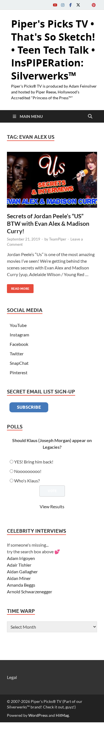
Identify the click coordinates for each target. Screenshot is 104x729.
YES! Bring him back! (33, 461)
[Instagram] (62, 5)
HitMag (62, 715)
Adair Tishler (19, 564)
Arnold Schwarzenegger (29, 591)
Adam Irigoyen (21, 558)
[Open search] (90, 116)
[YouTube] (55, 5)
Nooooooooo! (27, 471)
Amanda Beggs (21, 584)
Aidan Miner (19, 578)
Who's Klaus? (27, 480)
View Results (52, 506)
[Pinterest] (93, 5)
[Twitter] (78, 5)
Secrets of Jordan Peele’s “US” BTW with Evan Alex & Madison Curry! (48, 223)
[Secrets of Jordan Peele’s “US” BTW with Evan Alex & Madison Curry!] (52, 180)
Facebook (19, 344)
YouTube (18, 325)
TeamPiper (57, 239)
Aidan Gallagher (22, 571)
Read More (18, 287)
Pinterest (18, 372)
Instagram (19, 334)
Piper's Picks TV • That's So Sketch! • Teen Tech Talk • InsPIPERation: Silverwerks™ (53, 50)
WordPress (38, 715)
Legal (12, 677)
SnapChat (19, 363)
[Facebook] (70, 5)
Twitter (17, 353)
